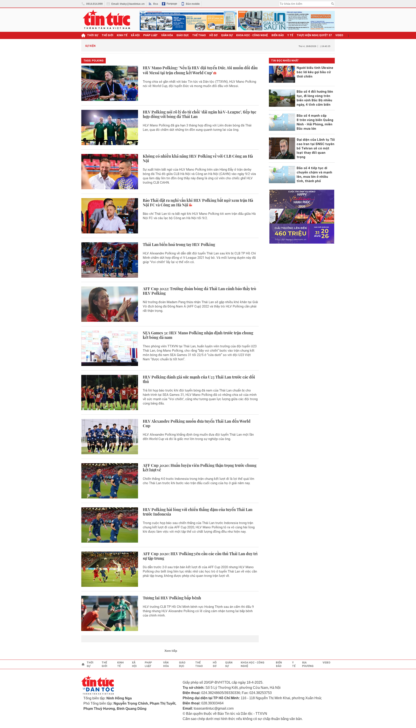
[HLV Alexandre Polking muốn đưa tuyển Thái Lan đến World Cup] (109, 436)
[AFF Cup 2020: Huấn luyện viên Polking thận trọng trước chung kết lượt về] (109, 480)
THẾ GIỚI (107, 35)
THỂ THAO (199, 35)
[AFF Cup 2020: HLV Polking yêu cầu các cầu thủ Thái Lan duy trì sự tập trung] (109, 569)
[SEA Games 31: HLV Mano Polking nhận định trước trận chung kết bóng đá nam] (109, 348)
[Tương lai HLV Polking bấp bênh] (109, 613)
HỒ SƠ (213, 35)
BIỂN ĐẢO (277, 35)
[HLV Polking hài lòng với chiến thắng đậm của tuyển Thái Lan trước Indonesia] (109, 525)
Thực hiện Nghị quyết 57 (314, 35)
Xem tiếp (170, 650)
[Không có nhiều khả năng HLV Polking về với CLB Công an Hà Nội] (109, 171)
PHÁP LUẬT (150, 35)
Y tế (290, 35)
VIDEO (339, 35)
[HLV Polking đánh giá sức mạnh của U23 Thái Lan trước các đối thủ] (109, 392)
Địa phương (308, 664)
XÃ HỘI (135, 35)
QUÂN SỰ (227, 35)
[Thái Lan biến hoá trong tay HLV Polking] (109, 260)
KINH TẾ (122, 35)
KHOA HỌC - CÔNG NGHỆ (252, 35)
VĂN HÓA (167, 35)
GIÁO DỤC (182, 35)
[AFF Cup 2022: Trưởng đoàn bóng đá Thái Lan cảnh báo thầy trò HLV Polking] (109, 304)
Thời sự (92, 35)
